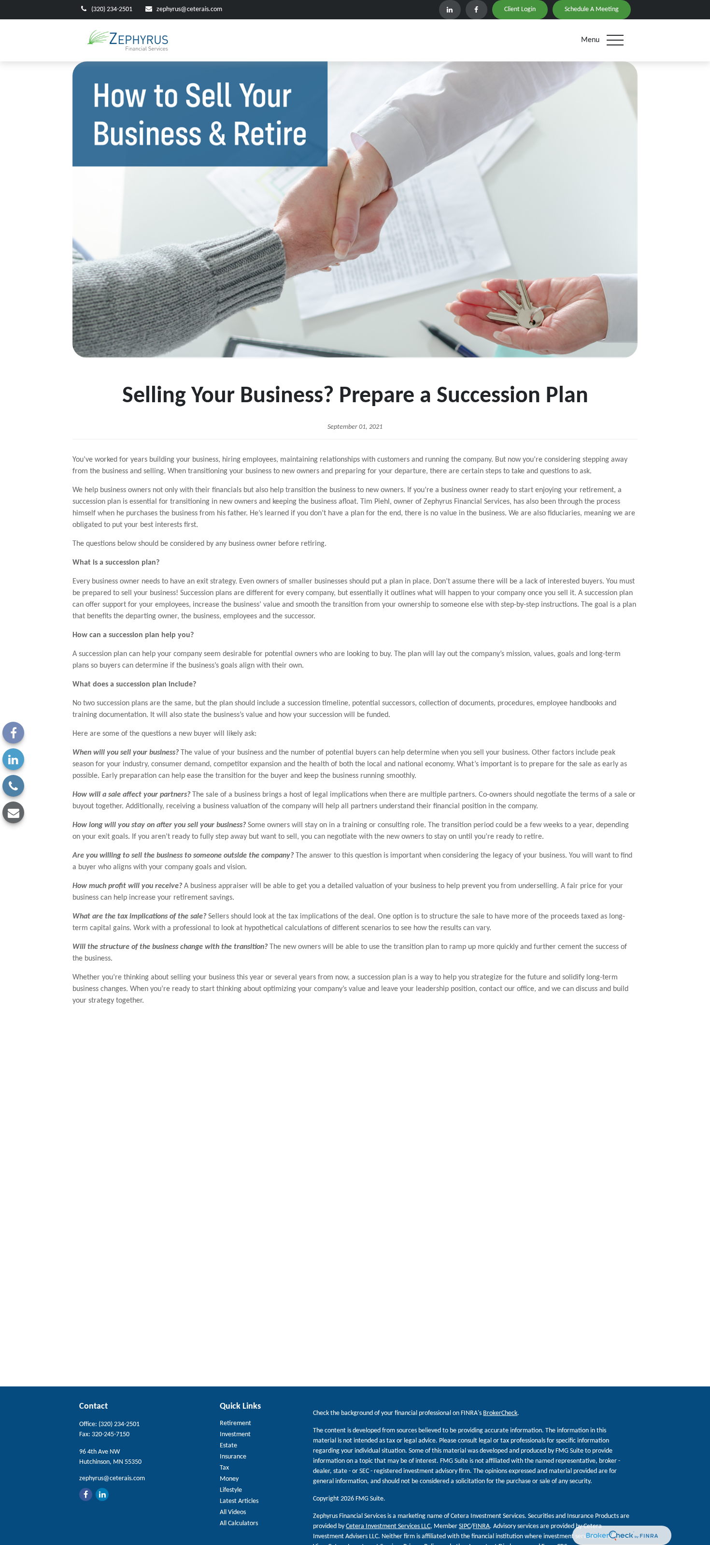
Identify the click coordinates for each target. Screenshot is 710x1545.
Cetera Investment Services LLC (388, 1526)
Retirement (235, 1423)
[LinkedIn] (450, 9)
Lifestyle (231, 1490)
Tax (224, 1468)
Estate (228, 1445)
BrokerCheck (500, 1413)
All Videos (233, 1512)
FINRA (481, 1526)
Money (229, 1479)
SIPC (464, 1526)
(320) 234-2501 (111, 9)
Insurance (233, 1456)
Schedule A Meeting (592, 9)
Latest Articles (239, 1501)
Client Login (520, 9)
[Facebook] (476, 9)
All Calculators (239, 1523)
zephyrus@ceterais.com (189, 9)
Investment (235, 1434)
